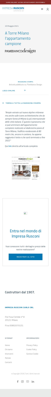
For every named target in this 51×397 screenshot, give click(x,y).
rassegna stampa (25, 81)
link (10, 145)
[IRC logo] (13, 8)
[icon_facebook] (17, 381)
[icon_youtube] (27, 381)
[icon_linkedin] (33, 381)
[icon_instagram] (22, 381)
